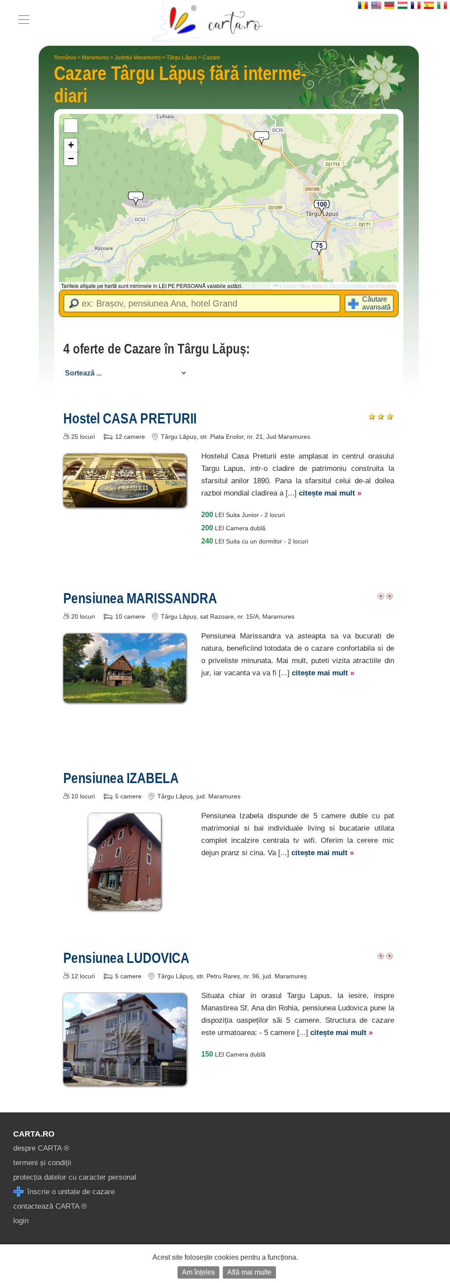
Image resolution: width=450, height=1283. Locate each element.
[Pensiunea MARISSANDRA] (124, 696)
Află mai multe (249, 1272)
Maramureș (95, 58)
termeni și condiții (42, 1163)
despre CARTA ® (41, 1148)
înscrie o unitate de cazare (70, 1192)
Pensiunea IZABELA (121, 777)
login (21, 1221)
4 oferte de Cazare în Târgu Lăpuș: (156, 349)
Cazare (211, 58)
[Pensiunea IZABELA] (124, 904)
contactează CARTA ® (50, 1206)
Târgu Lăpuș (182, 58)
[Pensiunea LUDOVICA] (124, 1079)
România (65, 58)
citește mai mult (330, 493)
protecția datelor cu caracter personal (74, 1177)
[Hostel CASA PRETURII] (124, 501)
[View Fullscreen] (70, 125)
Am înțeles (198, 1272)
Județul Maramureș (138, 58)
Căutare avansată (376, 303)
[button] (136, 199)
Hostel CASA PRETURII (129, 418)
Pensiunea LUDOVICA (126, 957)
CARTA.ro (33, 1134)
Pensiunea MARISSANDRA (140, 598)
